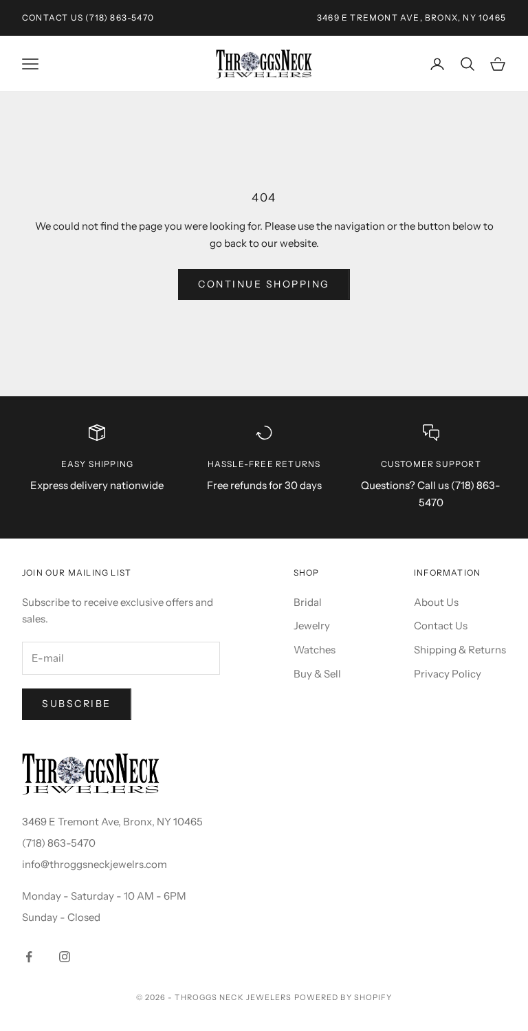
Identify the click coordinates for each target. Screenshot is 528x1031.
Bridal (308, 602)
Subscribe (76, 703)
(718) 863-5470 (119, 17)
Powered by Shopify (343, 997)
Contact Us (52, 17)
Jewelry (312, 625)
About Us (436, 602)
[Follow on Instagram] (65, 957)
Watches (315, 649)
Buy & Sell (317, 673)
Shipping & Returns (460, 649)
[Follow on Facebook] (29, 957)
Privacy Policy (447, 673)
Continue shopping (264, 284)
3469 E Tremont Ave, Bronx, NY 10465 (112, 821)
